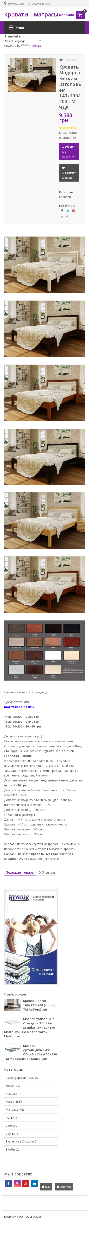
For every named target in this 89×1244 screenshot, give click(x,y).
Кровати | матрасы (18, 1216)
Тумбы (12, 1149)
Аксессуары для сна (22, 1078)
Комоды (13, 1094)
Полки (11, 1117)
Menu (20, 27)
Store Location (16, 3)
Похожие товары (20, 872)
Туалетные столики (21, 1141)
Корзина (66, 14)
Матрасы (15, 1109)
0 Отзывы (47, 872)
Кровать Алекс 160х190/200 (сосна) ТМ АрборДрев (39, 1005)
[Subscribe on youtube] (25, 1183)
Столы (11, 1125)
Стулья (12, 1134)
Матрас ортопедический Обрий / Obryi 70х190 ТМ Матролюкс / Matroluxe (30, 1052)
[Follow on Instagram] (17, 1183)
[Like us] (8, 1183)
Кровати (65, 197)
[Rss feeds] (34, 1183)
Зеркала (13, 1086)
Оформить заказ (69, 175)
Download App (40, 3)
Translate (35, 46)
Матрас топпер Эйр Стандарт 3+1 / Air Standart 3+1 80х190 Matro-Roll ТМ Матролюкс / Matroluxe (29, 1027)
